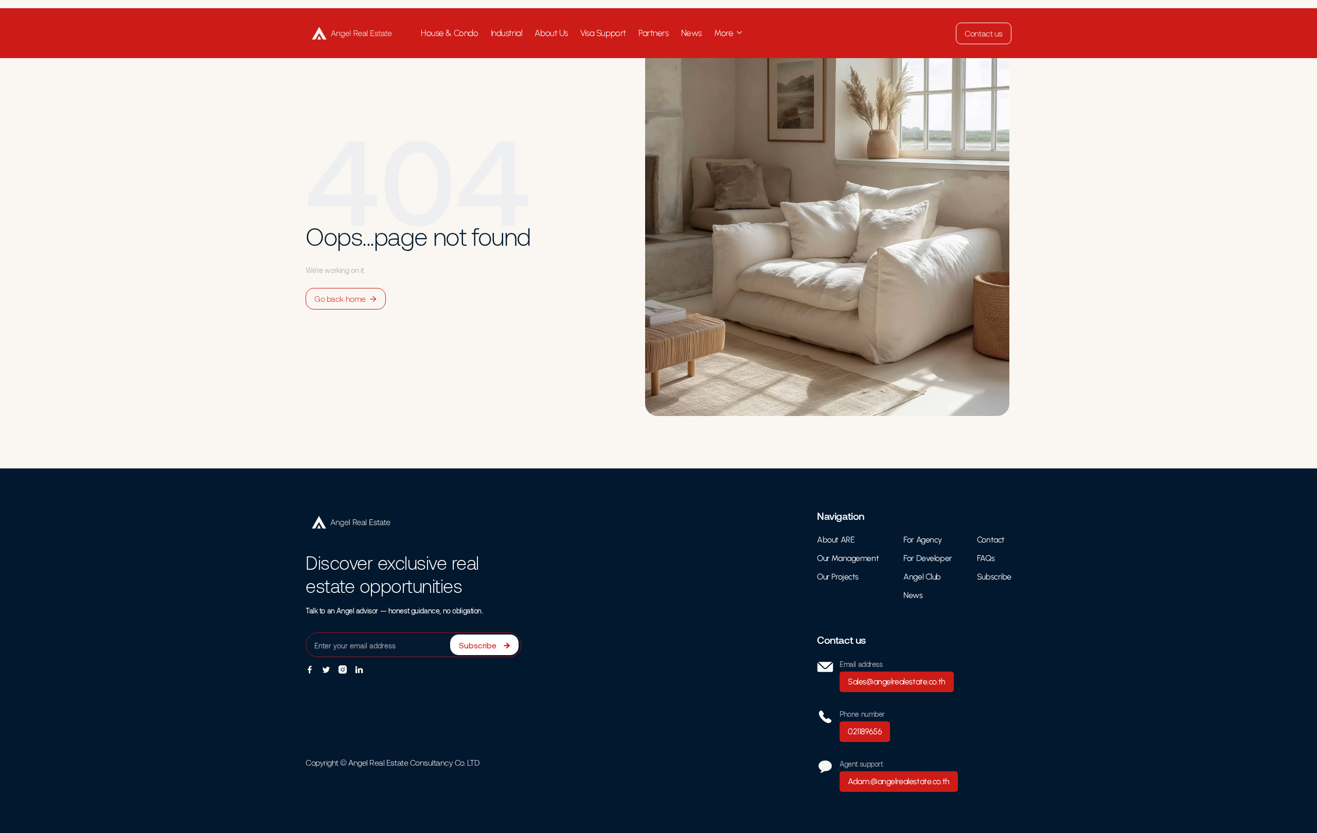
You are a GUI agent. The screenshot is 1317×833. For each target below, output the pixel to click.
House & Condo (449, 33)
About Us (551, 33)
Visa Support (603, 33)
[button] (728, 33)
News (691, 33)
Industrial (507, 33)
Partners (653, 33)
